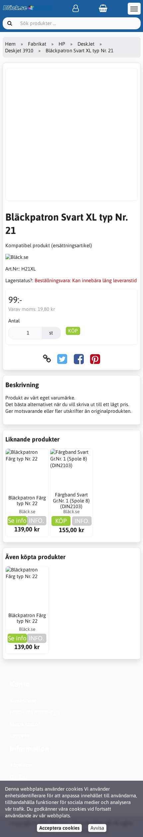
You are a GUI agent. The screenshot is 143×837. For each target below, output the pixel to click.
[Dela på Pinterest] (95, 359)
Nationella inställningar (35, 712)
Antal (14, 321)
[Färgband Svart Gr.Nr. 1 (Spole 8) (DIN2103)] (71, 470)
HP (62, 44)
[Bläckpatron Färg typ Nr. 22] (27, 470)
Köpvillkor (21, 765)
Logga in (19, 735)
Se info (17, 520)
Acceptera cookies (59, 828)
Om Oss (18, 777)
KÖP (73, 331)
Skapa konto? (25, 724)
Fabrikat (37, 44)
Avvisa (97, 828)
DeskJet (85, 44)
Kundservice (23, 700)
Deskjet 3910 (19, 50)
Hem (10, 44)
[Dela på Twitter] (62, 359)
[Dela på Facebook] (79, 359)
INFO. (36, 520)
